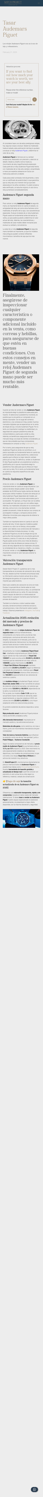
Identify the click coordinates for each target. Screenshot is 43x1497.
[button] (34, 99)
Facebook (6, 613)
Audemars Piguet (21, 151)
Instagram (28, 610)
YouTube (35, 610)
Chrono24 (24, 767)
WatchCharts (34, 767)
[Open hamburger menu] (38, 3)
